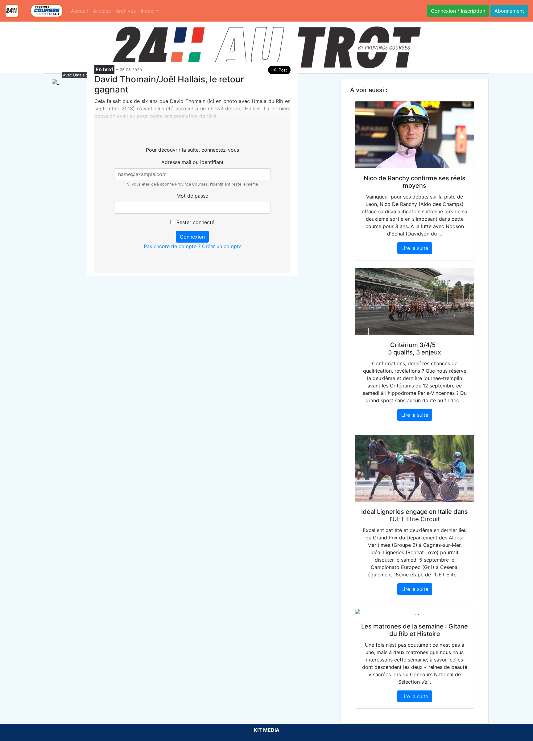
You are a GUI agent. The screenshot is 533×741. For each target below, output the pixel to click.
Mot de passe (192, 196)
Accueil (79, 11)
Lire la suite (414, 248)
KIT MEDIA (266, 730)
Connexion (192, 237)
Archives (126, 11)
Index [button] (148, 11)
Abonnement (509, 11)
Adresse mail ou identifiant (192, 162)
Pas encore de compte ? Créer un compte (193, 246)
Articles (102, 11)
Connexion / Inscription (458, 11)
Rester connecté (195, 222)
